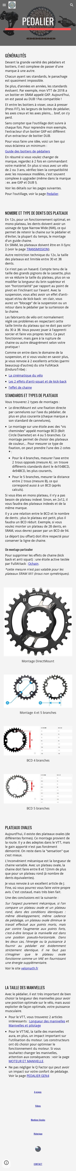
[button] (4, 5)
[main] (38, 23)
